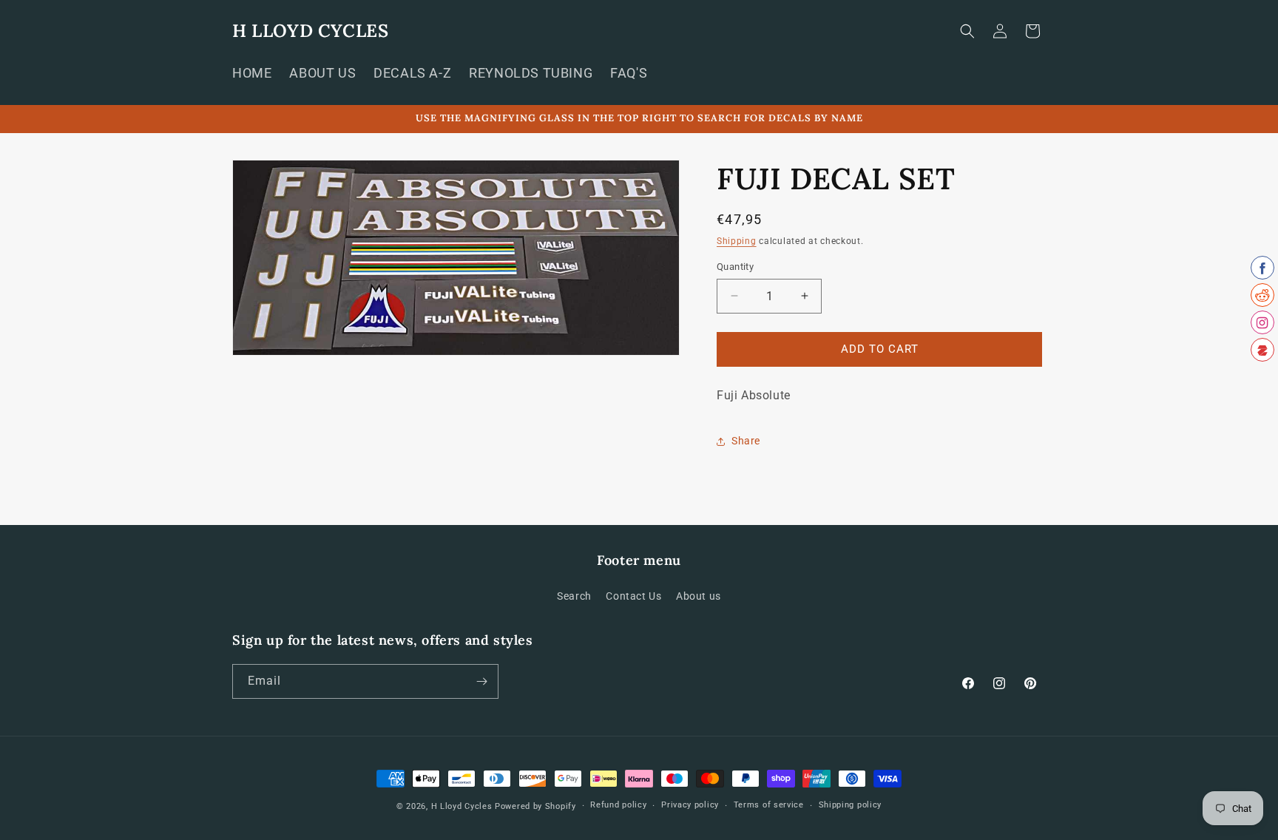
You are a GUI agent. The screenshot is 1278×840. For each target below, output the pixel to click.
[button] (967, 31)
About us (698, 596)
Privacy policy (690, 805)
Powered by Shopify (535, 806)
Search (574, 596)
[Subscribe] (481, 681)
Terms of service (769, 805)
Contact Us (633, 596)
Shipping (737, 241)
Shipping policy (850, 805)
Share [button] (745, 441)
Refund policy (618, 805)
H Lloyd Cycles (462, 806)
